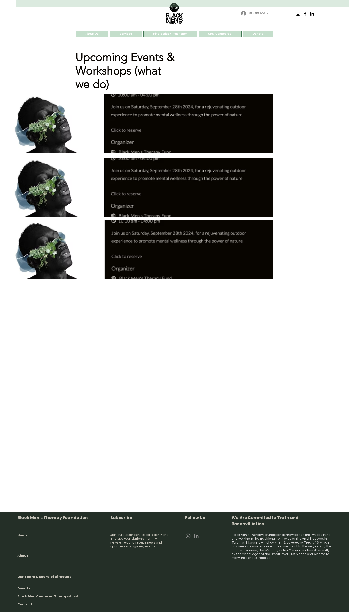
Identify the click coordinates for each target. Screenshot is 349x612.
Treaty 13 (311, 542)
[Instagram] (298, 13)
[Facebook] (305, 13)
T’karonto (252, 542)
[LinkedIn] (312, 13)
